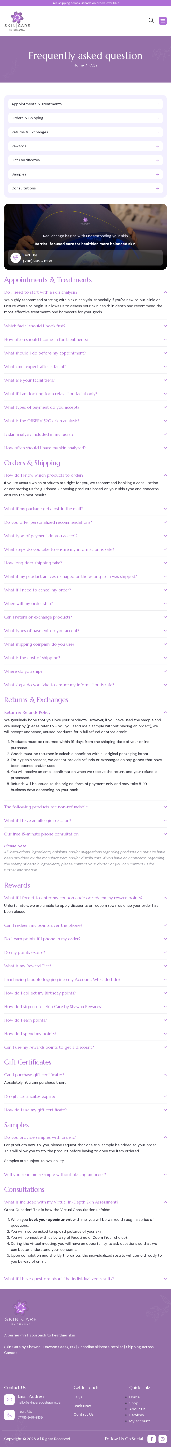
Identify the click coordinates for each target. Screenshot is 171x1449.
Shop (133, 1403)
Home (134, 1397)
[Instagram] (162, 1439)
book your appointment (50, 1219)
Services (136, 1415)
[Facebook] (151, 1439)
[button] (85, 293)
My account (139, 1421)
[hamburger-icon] (163, 21)
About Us (137, 1408)
